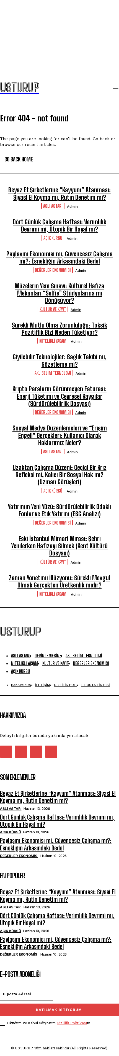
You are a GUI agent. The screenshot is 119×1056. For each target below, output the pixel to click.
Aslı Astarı (53, 206)
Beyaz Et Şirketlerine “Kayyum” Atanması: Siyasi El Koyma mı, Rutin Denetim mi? (59, 193)
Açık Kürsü (52, 238)
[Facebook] (6, 752)
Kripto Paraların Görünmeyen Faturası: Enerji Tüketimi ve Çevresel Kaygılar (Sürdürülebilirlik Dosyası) (59, 396)
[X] (36, 752)
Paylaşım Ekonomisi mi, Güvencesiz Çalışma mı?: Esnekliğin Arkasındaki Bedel (59, 257)
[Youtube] (51, 752)
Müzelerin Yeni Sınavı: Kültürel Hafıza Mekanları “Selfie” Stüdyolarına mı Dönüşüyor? (59, 293)
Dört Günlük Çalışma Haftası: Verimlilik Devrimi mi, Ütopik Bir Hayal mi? (59, 225)
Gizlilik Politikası (72, 1022)
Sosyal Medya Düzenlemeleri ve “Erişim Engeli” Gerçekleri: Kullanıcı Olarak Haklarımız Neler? (59, 435)
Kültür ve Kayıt (53, 309)
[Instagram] (21, 752)
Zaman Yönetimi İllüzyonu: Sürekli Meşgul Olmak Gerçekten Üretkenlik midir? (59, 581)
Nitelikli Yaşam (52, 341)
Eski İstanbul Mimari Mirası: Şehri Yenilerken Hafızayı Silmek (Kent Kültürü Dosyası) (59, 546)
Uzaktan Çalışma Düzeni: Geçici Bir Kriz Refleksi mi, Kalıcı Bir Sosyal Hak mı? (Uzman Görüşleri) (60, 475)
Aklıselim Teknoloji (53, 373)
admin (72, 206)
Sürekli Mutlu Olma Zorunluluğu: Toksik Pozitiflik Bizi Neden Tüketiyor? (59, 328)
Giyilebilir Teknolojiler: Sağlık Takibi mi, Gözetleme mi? (60, 360)
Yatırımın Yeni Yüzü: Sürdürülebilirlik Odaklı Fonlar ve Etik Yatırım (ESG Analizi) (59, 510)
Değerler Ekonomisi (53, 270)
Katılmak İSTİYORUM (59, 1010)
